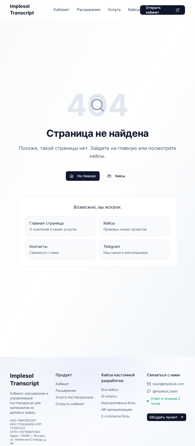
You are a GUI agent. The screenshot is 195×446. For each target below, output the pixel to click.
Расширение (88, 9)
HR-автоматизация (116, 409)
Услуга (114, 9)
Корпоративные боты (118, 403)
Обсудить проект (163, 417)
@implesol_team (165, 391)
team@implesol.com (168, 384)
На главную (86, 176)
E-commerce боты (115, 416)
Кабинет (61, 9)
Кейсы (134, 9)
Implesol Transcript (22, 9)
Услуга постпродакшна (74, 397)
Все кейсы (109, 389)
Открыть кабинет (153, 9)
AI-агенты (109, 396)
